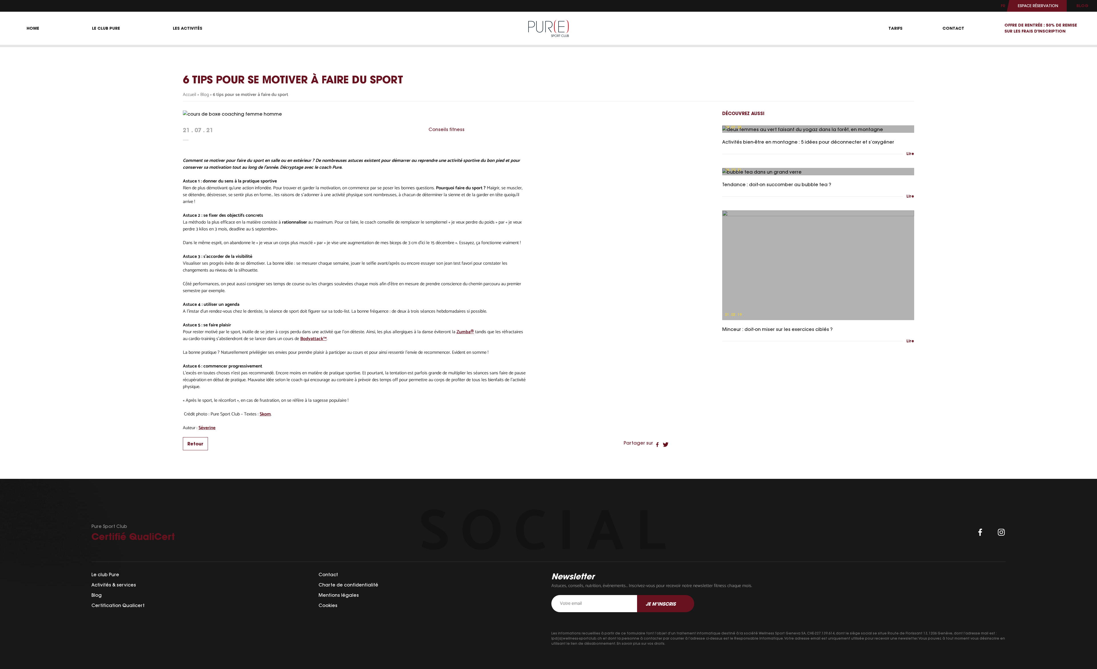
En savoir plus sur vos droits (640, 643)
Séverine (207, 428)
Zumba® (465, 332)
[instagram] (1001, 532)
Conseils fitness (447, 129)
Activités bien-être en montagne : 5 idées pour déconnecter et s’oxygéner (808, 142)
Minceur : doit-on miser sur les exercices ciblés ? (777, 329)
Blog (204, 95)
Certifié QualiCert (133, 537)
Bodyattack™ (313, 338)
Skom (265, 414)
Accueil (189, 95)
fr (1003, 5)
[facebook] (980, 532)
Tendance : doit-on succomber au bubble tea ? (776, 184)
